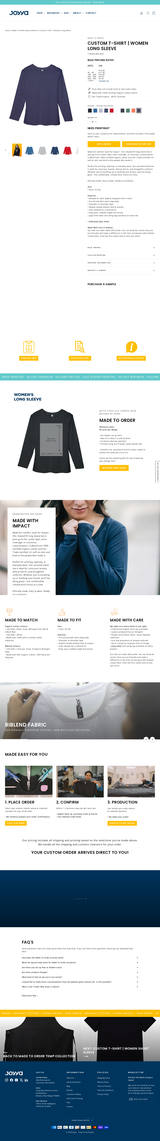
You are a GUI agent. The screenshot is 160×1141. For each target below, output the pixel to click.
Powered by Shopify (86, 1132)
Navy (106, 110)
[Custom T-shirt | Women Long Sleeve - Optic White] (105, 307)
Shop (40, 13)
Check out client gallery (122, 823)
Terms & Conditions (105, 1090)
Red (111, 110)
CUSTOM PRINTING (97, 255)
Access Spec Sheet (80, 358)
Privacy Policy (103, 1094)
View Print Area (29, 358)
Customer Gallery (74, 1094)
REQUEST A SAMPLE (97, 270)
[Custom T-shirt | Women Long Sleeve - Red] (102, 307)
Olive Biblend (128, 110)
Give (66, 13)
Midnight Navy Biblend (139, 110)
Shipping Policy (103, 1078)
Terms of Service (104, 1086)
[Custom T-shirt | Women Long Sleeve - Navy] (99, 307)
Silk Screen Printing (75, 1098)
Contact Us (104, 81)
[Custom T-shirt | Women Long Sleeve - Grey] (95, 307)
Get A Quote (104, 144)
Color (100, 106)
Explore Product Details (131, 358)
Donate (70, 1090)
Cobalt (95, 110)
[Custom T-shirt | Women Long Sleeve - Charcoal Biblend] (108, 307)
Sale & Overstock (74, 1082)
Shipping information (99, 263)
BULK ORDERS (94, 248)
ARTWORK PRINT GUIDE (114, 467)
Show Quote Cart (138, 144)
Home (7, 30)
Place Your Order (16, 823)
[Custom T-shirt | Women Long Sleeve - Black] (89, 307)
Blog (68, 1086)
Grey (101, 110)
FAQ (68, 1102)
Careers (70, 1106)
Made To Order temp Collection (25, 30)
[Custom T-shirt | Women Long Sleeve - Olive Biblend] (111, 307)
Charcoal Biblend (122, 110)
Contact (91, 13)
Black (90, 110)
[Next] (152, 739)
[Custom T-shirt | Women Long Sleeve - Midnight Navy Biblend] (118, 307)
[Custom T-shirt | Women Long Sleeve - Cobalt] (92, 307)
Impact (77, 13)
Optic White (117, 110)
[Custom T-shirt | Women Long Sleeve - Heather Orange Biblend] (114, 307)
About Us (70, 1078)
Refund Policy (103, 1082)
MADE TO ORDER (96, 38)
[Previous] (146, 739)
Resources (53, 13)
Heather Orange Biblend (133, 110)
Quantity (93, 117)
